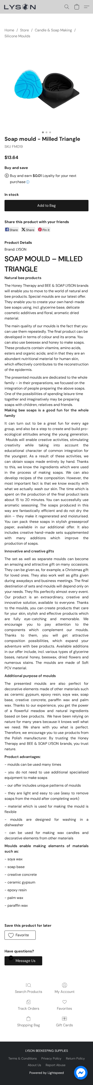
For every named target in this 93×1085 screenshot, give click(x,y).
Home (9, 30)
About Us (34, 1065)
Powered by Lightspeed (46, 1073)
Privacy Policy (51, 1058)
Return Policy (75, 1058)
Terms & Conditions (22, 1058)
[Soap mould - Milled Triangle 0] (46, 86)
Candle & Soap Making (53, 30)
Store (24, 30)
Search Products (28, 991)
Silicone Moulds (17, 36)
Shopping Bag (28, 1025)
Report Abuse (55, 1065)
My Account (64, 991)
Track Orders (28, 1008)
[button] (21, 7)
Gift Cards (64, 1025)
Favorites (64, 1008)
